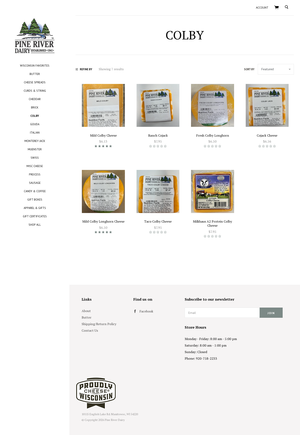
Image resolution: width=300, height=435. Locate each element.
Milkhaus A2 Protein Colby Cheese (212, 223)
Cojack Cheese (267, 135)
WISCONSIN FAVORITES (34, 65)
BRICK (34, 107)
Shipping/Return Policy (99, 324)
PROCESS (34, 174)
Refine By (86, 69)
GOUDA (34, 124)
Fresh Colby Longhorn (212, 135)
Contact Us (90, 330)
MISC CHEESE (35, 166)
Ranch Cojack (158, 135)
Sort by (249, 69)
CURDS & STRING (35, 91)
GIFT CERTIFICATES (35, 216)
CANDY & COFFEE (35, 191)
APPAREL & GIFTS (35, 208)
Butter (86, 317)
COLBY (34, 116)
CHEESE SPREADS (35, 82)
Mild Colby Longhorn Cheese (103, 221)
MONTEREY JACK (34, 141)
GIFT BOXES (34, 199)
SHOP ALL (35, 224)
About (86, 311)
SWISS (35, 158)
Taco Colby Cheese (158, 221)
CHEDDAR (35, 99)
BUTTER (35, 74)
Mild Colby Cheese (103, 135)
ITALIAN (35, 132)
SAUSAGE (35, 183)
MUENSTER (35, 149)
